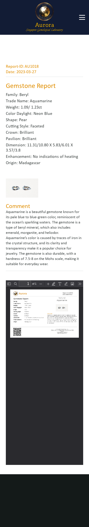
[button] (82, 17)
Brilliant (27, 133)
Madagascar (29, 163)
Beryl (24, 95)
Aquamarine (41, 101)
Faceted (37, 126)
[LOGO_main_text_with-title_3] (44, 17)
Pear (23, 120)
